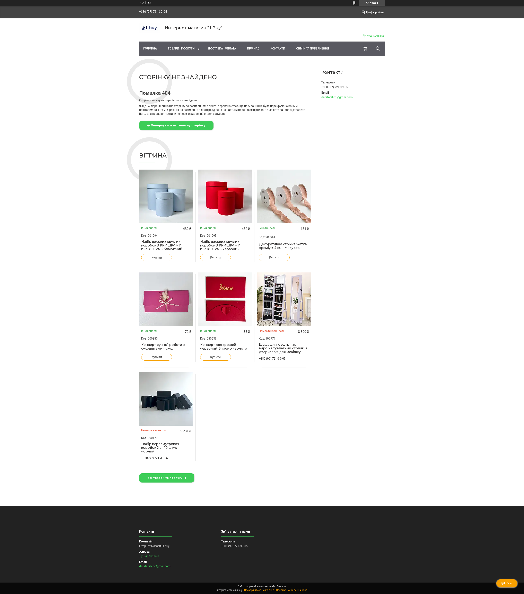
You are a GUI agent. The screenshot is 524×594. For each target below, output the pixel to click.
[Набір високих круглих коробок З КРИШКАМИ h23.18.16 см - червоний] (225, 197)
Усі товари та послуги (165, 478)
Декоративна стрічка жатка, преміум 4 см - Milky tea (283, 246)
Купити (156, 257)
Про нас (253, 48)
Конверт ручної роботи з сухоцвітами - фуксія (163, 346)
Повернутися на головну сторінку (178, 125)
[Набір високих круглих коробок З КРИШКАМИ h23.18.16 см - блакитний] (166, 197)
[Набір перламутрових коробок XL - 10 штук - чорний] (166, 399)
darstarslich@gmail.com (337, 97)
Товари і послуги (181, 48)
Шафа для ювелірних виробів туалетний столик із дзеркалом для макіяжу (283, 348)
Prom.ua (281, 586)
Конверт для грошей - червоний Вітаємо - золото (223, 346)
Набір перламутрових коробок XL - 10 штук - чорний (160, 447)
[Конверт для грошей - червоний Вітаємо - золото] (225, 299)
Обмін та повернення (312, 48)
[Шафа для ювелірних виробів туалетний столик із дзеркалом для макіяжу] (284, 299)
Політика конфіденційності (291, 590)
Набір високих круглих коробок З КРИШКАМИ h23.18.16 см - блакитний (161, 245)
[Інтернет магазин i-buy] (149, 27)
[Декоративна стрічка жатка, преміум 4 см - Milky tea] (284, 197)
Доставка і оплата (222, 48)
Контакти (277, 48)
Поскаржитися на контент (259, 590)
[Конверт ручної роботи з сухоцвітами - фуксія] (166, 299)
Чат (510, 583)
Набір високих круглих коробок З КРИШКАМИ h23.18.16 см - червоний (220, 245)
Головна (150, 48)
